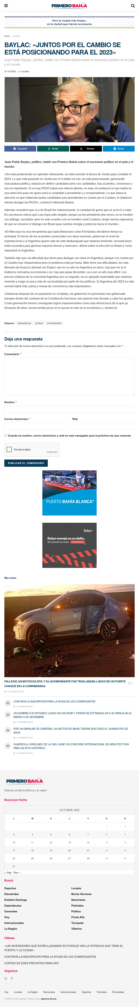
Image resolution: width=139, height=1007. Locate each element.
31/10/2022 (10, 71)
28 (88, 858)
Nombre (10, 402)
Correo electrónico (17, 419)
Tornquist (77, 923)
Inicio (7, 35)
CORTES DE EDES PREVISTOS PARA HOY (31, 963)
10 (13, 842)
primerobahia (54, 323)
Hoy (6, 917)
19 (51, 850)
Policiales (77, 905)
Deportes (10, 888)
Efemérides (11, 894)
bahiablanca (24, 323)
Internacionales (14, 923)
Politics (76, 911)
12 (51, 842)
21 (88, 850)
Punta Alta (78, 917)
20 (69, 850)
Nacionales (78, 900)
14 (88, 842)
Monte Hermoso (81, 894)
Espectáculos (12, 905)
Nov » (17, 872)
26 (51, 858)
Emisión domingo (15, 900)
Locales (16, 35)
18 (32, 850)
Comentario (13, 354)
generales (10, 911)
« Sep (8, 872)
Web (75, 419)
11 (32, 842)
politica (39, 323)
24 (13, 858)
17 (13, 850)
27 (69, 858)
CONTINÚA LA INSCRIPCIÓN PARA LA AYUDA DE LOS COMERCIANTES (54, 701)
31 (13, 866)
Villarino (76, 929)
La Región (10, 929)
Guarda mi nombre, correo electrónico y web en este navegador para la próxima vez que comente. (69, 435)
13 (69, 842)
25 (32, 858)
